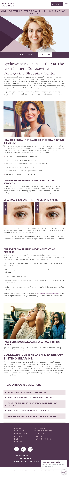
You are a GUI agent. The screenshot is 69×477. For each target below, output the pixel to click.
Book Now (56, 4)
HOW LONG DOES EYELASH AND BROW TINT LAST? (31, 398)
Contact (19, 442)
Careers (39, 436)
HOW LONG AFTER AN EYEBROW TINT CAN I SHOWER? (33, 416)
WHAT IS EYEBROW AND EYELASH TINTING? (28, 392)
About (17, 428)
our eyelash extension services (48, 293)
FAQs (17, 439)
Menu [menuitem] (66, 4)
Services (19, 431)
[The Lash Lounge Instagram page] (23, 449)
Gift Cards (40, 434)
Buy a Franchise (43, 439)
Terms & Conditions (39, 471)
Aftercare (40, 428)
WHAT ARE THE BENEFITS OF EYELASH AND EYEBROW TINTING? (32, 404)
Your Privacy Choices (28, 471)
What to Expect (43, 431)
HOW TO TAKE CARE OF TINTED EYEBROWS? (28, 411)
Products (19, 436)
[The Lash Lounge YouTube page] (30, 449)
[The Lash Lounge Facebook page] (16, 449)
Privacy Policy (18, 471)
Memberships (21, 434)
